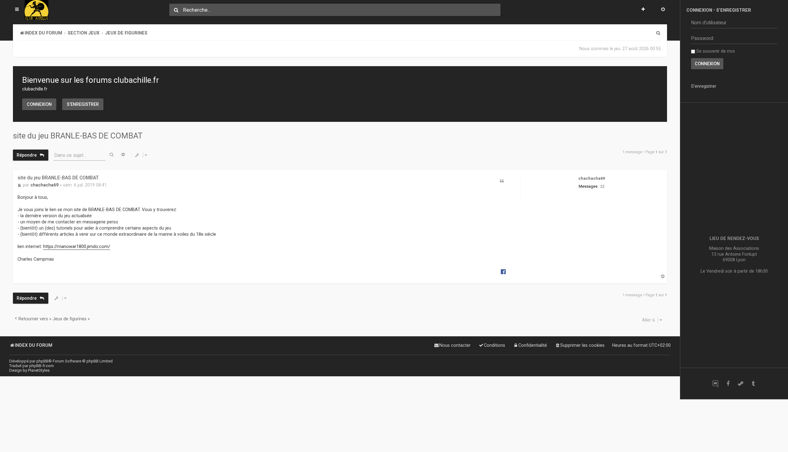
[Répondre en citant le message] (502, 181)
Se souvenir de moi (715, 51)
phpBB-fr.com (41, 365)
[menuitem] (663, 10)
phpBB (42, 361)
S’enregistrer (83, 104)
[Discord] (715, 383)
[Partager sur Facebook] (503, 271)
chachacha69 (591, 178)
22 (602, 186)
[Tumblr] (753, 383)
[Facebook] (727, 383)
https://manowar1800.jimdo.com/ (76, 246)
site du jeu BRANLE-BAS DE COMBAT (78, 135)
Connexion (39, 104)
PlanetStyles (39, 370)
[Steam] (740, 383)
